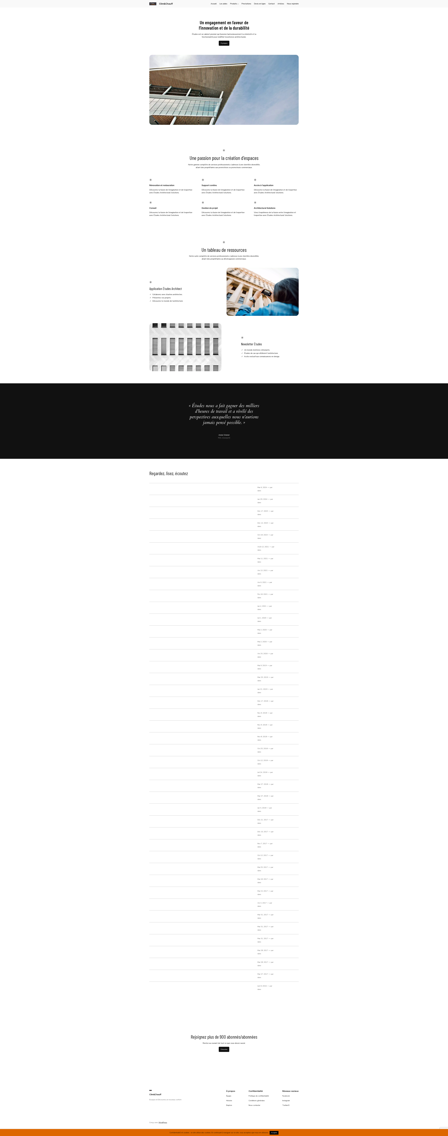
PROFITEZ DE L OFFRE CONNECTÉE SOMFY (169, 904)
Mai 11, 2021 (262, 558)
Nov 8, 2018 (262, 736)
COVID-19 (153, 631)
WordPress (163, 1122)
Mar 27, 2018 (262, 784)
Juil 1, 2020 (261, 618)
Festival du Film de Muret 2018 (164, 714)
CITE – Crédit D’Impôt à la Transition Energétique (173, 951)
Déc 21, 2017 (262, 820)
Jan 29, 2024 (262, 499)
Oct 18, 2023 (262, 535)
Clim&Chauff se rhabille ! (161, 773)
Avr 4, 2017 (262, 903)
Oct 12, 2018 (262, 760)
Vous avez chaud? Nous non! (163, 868)
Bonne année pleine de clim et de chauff (169, 690)
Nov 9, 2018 (262, 713)
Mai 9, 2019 (262, 665)
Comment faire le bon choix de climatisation (170, 536)
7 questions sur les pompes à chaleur (167, 500)
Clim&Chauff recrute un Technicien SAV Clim (170, 595)
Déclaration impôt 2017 (160, 892)
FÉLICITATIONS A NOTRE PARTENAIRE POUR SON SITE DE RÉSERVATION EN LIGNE (188, 880)
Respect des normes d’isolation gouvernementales (173, 821)
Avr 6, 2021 (262, 582)
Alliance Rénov (156, 750)
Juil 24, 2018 (262, 772)
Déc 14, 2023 (262, 523)
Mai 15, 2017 (262, 891)
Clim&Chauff (166, 3)
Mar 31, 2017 (262, 914)
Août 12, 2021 (263, 547)
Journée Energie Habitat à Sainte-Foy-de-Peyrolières (175, 726)
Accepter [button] (274, 1133)
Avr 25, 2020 (262, 653)
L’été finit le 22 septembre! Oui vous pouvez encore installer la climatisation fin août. (191, 619)
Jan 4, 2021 (261, 606)
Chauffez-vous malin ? (160, 702)
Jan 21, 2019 (262, 689)
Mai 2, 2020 (262, 630)
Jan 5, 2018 (261, 808)
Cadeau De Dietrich (158, 916)
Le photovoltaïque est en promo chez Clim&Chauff (173, 762)
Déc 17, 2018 (262, 701)
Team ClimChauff (280, 867)
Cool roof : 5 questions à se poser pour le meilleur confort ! (178, 583)
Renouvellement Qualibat (161, 975)
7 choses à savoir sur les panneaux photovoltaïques (174, 489)
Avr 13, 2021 (262, 570)
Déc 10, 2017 (262, 831)
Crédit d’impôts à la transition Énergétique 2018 (172, 833)
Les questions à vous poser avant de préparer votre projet (178, 512)
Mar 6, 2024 (262, 487)
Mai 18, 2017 (262, 879)
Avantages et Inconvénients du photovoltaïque (172, 548)
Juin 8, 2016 (262, 986)
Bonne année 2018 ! (158, 809)
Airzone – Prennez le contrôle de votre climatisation (174, 963)
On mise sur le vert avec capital (164, 572)
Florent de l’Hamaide (280, 487)
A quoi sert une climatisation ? (164, 928)
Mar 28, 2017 (262, 950)
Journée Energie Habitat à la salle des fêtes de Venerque (177, 678)
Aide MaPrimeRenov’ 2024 (162, 524)
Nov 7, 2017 (262, 843)
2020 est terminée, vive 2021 (163, 607)
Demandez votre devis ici (161, 845)
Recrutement (266, 597)
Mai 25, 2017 (262, 867)
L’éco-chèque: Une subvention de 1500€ (168, 987)
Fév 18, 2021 (262, 594)
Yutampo (153, 940)
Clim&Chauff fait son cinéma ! (164, 857)
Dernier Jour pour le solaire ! (163, 738)
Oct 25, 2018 (262, 748)
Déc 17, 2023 (262, 511)
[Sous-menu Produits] (238, 3)
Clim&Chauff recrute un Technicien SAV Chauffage (173, 797)
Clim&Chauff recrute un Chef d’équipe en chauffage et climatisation (182, 785)
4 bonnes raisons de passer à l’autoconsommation (173, 560)
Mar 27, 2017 (262, 974)
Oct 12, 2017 (262, 855)
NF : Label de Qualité (159, 667)
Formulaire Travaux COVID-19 (163, 643)
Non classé (266, 490)
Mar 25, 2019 (262, 677)
